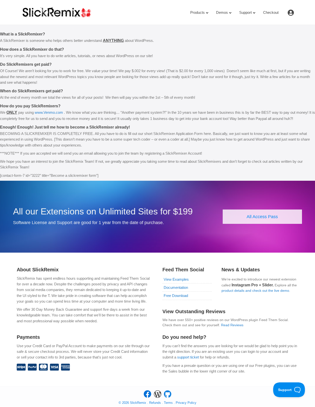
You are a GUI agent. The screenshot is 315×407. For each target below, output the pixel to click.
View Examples (176, 279)
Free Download (176, 295)
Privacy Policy (186, 403)
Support (245, 12)
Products (197, 12)
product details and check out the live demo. (255, 291)
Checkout (271, 12)
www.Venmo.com (49, 112)
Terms (169, 403)
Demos (222, 12)
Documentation (176, 287)
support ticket (188, 357)
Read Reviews (232, 325)
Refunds (155, 403)
